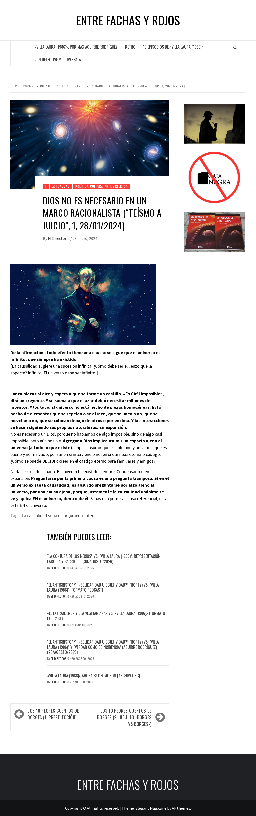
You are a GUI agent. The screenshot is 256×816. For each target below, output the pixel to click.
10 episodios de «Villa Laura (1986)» (173, 47)
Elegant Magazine (151, 808)
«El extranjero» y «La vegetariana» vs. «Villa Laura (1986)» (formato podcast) (106, 615)
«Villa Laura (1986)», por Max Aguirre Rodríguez (76, 47)
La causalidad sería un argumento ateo (58, 515)
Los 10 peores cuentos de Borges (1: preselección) (53, 713)
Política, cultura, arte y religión (102, 186)
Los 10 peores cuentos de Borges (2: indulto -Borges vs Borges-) (124, 717)
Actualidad (61, 186)
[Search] (235, 47)
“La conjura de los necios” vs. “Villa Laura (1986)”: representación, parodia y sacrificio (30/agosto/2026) (104, 558)
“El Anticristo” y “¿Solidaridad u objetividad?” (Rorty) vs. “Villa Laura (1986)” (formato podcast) (103, 587)
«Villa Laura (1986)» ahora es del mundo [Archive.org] (93, 676)
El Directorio (59, 238)
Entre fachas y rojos (128, 20)
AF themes (181, 808)
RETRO (130, 47)
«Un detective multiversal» (57, 60)
